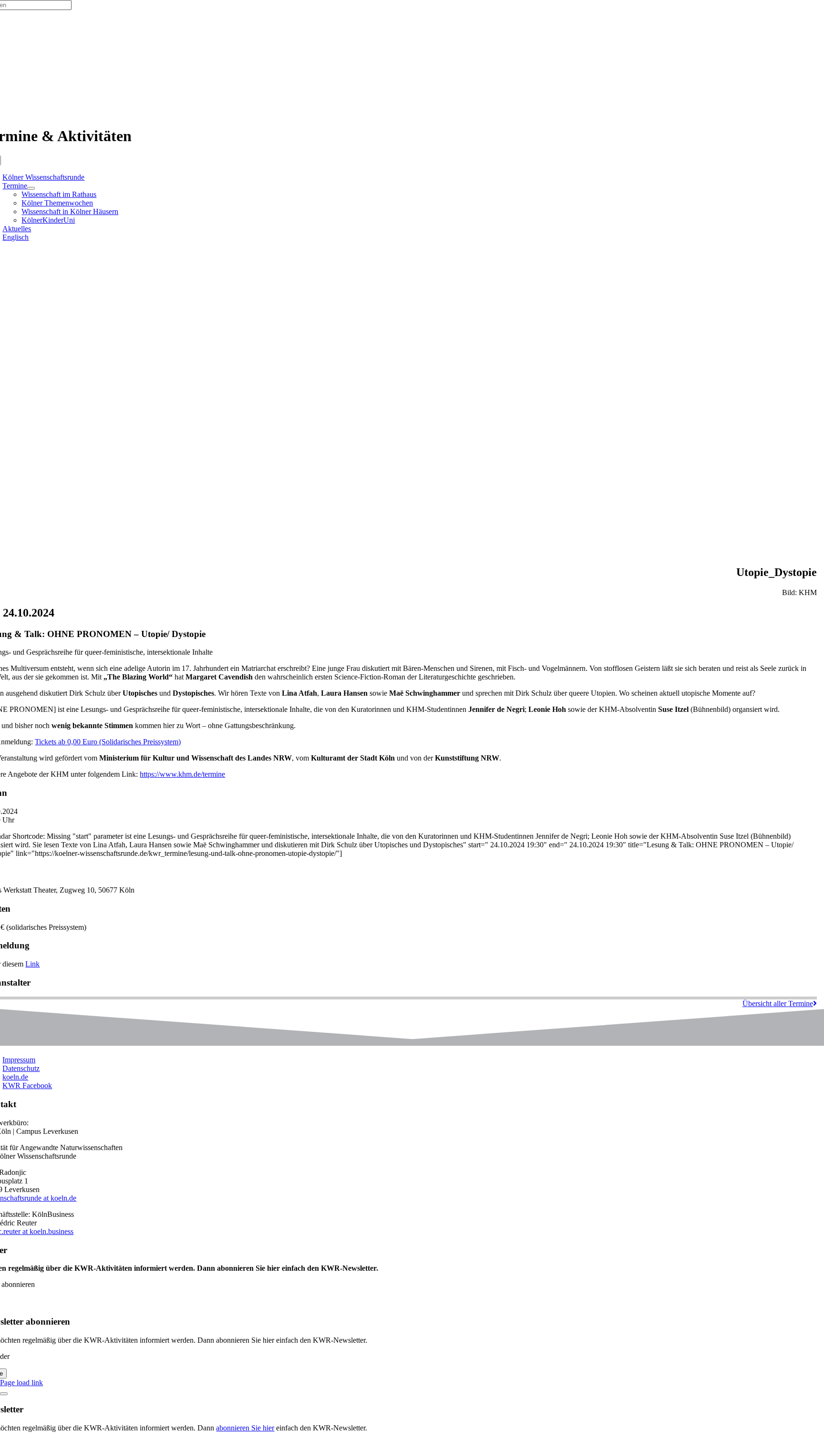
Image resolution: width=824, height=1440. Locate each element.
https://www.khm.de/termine (182, 774)
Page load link (21, 1382)
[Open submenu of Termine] (31, 188)
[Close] (4, 1393)
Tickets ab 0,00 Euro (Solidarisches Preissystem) (108, 742)
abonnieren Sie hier (245, 1428)
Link (32, 964)
